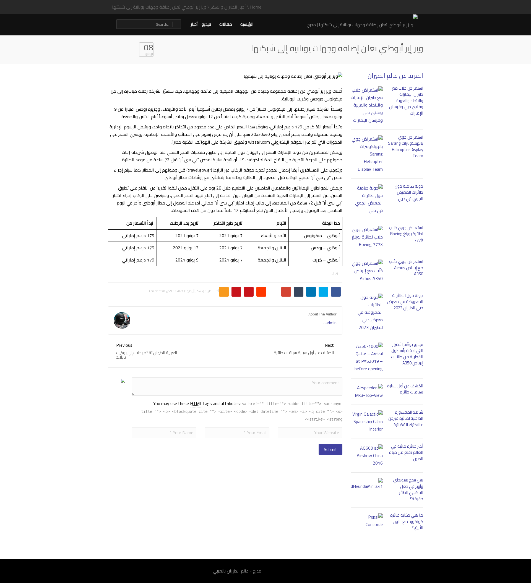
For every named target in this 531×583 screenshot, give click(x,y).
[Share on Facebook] (336, 292)
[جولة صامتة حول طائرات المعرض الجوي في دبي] (367, 199)
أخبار (194, 24)
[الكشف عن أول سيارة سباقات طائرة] (367, 391)
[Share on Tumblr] (298, 292)
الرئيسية (246, 24)
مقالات (225, 24)
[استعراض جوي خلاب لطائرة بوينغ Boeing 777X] (367, 237)
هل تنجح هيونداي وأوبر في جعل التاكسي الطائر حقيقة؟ (408, 489)
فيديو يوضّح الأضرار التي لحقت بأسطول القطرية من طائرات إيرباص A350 (407, 353)
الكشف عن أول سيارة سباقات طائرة (405, 389)
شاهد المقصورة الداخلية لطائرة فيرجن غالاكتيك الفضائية (405, 418)
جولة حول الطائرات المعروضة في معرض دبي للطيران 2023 (405, 301)
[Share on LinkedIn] (311, 292)
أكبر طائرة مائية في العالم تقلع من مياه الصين (406, 452)
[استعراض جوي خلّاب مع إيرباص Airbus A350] (367, 271)
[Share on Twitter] (323, 292)
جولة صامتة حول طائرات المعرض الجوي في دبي (409, 192)
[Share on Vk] (249, 292)
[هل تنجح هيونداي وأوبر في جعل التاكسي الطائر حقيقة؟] (367, 484)
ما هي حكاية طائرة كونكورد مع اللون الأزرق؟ (406, 521)
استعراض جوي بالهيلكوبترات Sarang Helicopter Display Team (405, 146)
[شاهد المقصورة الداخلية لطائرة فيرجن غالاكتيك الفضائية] (367, 421)
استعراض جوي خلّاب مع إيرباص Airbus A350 (406, 267)
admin (331, 322)
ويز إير (335, 273)
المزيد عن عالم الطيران (395, 75)
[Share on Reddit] (261, 292)
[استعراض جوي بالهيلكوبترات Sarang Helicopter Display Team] (367, 154)
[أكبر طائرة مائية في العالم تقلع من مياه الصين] (367, 455)
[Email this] (224, 292)
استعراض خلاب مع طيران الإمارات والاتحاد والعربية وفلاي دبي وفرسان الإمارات (406, 100)
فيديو (206, 24)
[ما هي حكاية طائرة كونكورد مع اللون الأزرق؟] (367, 520)
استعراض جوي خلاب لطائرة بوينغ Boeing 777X (406, 234)
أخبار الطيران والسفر (207, 291)
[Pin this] (236, 292)
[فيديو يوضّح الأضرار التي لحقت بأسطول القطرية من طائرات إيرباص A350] (367, 358)
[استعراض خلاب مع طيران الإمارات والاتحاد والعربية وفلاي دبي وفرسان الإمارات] (367, 105)
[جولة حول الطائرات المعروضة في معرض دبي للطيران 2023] (367, 312)
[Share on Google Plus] (286, 292)
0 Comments (157, 291)
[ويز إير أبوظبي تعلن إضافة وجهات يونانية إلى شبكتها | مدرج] (362, 24)
